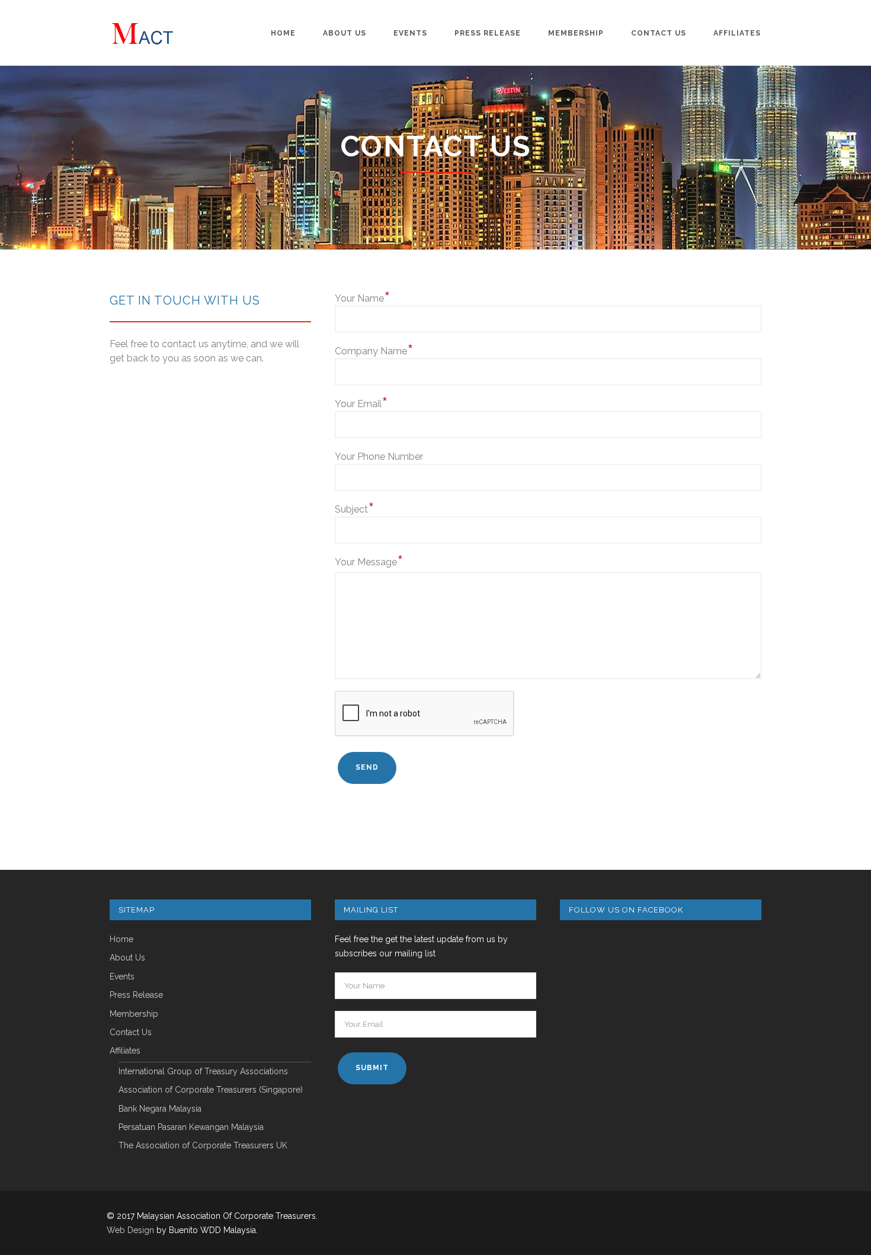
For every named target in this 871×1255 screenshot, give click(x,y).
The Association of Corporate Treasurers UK (203, 1145)
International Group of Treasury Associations (203, 1071)
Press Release (487, 33)
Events (410, 33)
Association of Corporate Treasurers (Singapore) (211, 1090)
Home (283, 33)
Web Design (130, 1230)
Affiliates (737, 33)
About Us (344, 33)
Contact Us (658, 33)
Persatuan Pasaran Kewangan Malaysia (191, 1127)
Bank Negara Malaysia (160, 1108)
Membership (576, 33)
